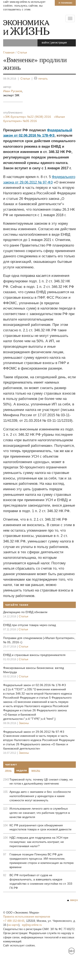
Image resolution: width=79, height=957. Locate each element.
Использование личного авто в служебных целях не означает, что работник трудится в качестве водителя (39, 813)
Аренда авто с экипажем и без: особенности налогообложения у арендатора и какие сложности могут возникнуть (40, 796)
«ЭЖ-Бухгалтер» (27, 116)
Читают (11, 764)
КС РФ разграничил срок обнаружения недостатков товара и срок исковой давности (40, 827)
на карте (13, 924)
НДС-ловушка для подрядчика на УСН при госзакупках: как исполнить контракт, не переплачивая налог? (38, 842)
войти (45, 42)
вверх (74, 900)
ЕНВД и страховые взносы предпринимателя (34, 655)
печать (43, 78)
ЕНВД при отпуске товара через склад (29, 625)
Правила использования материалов (26, 916)
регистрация (59, 42)
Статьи (25, 78)
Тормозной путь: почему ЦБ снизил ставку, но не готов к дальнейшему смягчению (41, 781)
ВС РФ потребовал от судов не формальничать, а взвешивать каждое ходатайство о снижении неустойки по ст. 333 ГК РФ (40, 881)
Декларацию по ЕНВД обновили (25, 612)
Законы (24, 723)
